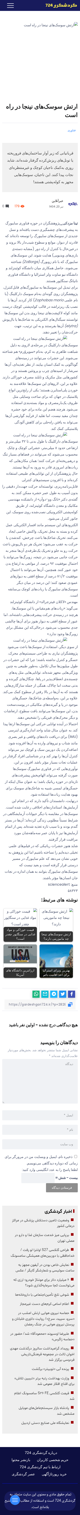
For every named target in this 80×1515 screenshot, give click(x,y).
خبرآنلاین (57, 201)
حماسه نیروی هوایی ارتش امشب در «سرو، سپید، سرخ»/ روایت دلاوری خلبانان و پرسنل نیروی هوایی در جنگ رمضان (43, 1319)
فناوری (72, 130)
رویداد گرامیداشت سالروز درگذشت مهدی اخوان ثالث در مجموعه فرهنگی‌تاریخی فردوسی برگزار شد (42, 1354)
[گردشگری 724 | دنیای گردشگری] (61, 5)
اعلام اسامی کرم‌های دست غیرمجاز (44, 1304)
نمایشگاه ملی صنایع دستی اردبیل (45, 1423)
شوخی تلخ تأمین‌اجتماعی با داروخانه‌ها (42, 1294)
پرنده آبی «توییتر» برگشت (50, 1369)
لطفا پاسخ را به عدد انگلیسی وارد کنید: (50, 1169)
